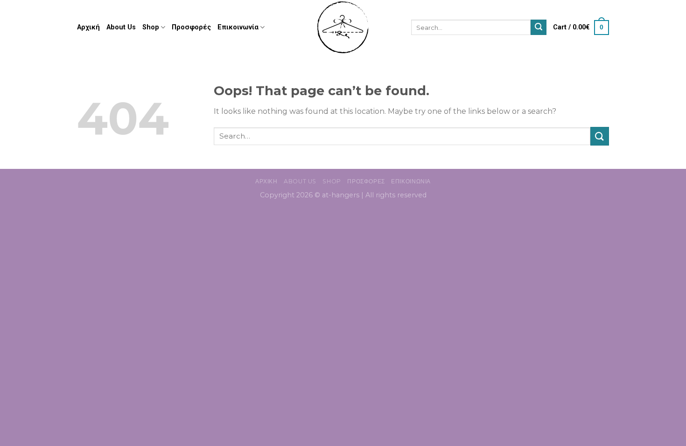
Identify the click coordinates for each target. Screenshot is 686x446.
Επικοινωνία (238, 27)
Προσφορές (191, 27)
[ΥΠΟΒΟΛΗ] (538, 27)
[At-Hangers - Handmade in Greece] (343, 27)
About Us (121, 27)
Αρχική (88, 27)
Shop (150, 27)
